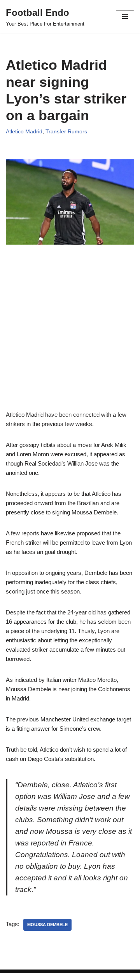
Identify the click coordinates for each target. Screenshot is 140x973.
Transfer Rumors (66, 132)
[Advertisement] (70, 340)
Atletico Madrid (24, 132)
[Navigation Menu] (125, 16)
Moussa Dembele (47, 924)
